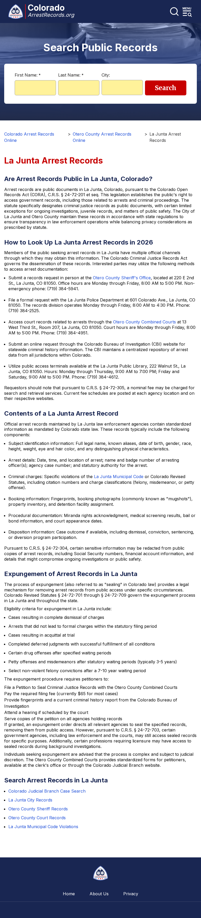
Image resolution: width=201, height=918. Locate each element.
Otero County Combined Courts (144, 321)
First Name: (28, 75)
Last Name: (70, 75)
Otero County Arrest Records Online (102, 137)
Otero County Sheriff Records (38, 808)
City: (106, 75)
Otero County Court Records (37, 817)
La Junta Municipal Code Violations (43, 826)
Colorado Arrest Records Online (29, 137)
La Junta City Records (30, 800)
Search (165, 88)
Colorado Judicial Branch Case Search (47, 791)
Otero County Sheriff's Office (122, 277)
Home (69, 893)
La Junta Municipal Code (118, 476)
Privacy (130, 893)
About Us (99, 893)
